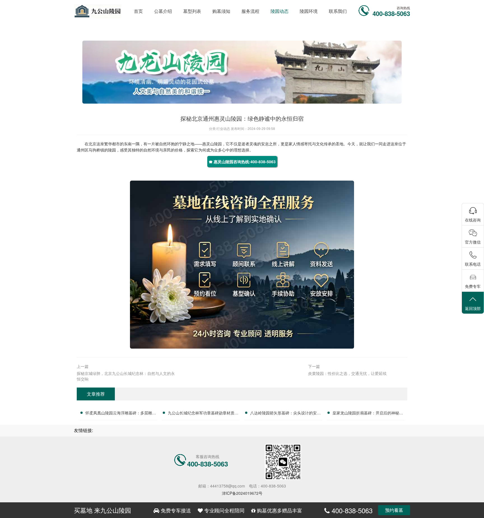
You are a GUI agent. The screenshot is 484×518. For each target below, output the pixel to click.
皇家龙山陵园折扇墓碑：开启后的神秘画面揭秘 (367, 413)
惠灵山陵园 (212, 143)
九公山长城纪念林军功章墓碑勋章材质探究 (203, 413)
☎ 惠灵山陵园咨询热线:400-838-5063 (242, 161)
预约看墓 (394, 510)
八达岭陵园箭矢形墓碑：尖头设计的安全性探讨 (285, 413)
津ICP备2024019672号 (242, 493)
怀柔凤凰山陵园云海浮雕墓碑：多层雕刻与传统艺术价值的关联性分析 (120, 413)
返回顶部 (473, 308)
